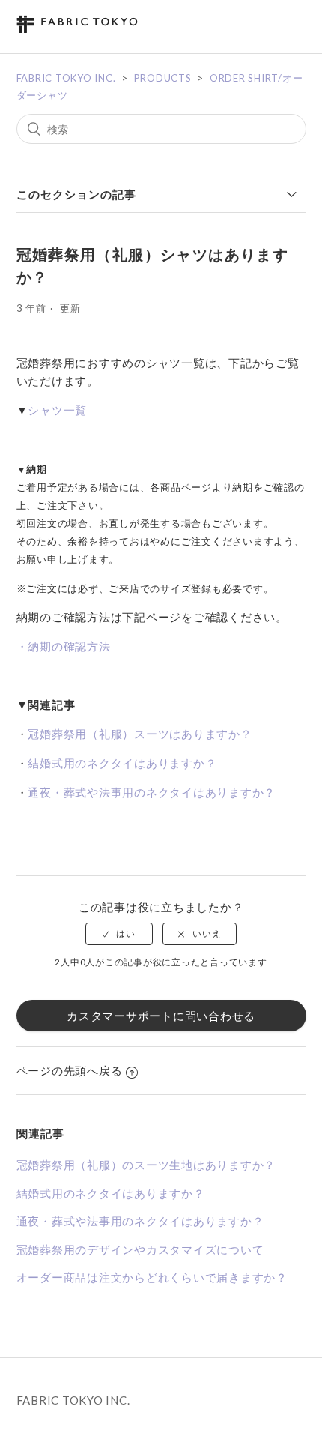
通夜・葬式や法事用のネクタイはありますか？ (152, 792)
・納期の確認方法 (63, 646)
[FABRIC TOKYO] (77, 30)
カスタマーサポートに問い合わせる (161, 1015)
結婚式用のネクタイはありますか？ (122, 763)
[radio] (119, 934)
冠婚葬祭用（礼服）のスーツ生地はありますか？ (146, 1164)
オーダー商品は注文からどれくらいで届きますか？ (152, 1277)
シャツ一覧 (57, 410)
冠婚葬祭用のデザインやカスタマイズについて (140, 1249)
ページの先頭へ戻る (69, 1070)
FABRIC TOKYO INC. (66, 78)
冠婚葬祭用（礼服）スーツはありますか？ (140, 733)
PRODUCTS (163, 78)
